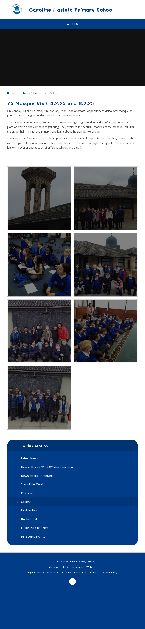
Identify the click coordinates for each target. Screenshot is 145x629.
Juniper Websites (87, 567)
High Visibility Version (40, 572)
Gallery (54, 93)
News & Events (32, 93)
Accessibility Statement (70, 572)
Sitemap (92, 572)
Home (11, 93)
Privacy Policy (110, 572)
